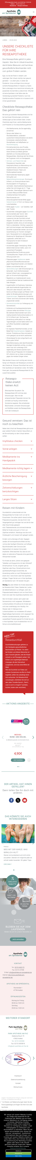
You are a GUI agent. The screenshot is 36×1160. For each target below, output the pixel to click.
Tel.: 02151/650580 (18, 1041)
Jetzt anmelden (18, 939)
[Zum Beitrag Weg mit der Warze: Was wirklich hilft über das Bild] (18, 833)
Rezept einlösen (23, 6)
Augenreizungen (12, 296)
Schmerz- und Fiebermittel (15, 161)
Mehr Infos (18, 1156)
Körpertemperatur (19, 331)
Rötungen (28, 310)
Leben (4, 40)
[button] (33, 736)
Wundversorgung (12, 144)
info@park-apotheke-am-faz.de (18, 1046)
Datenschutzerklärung (18, 1079)
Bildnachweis (18, 1087)
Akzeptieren (18, 1153)
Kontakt (18, 1083)
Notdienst (13, 6)
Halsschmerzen (12, 202)
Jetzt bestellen (18, 760)
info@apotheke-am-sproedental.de (20, 972)
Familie (6, 846)
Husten (17, 207)
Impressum (18, 1076)
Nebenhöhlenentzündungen (15, 179)
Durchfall (30, 212)
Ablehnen (18, 1151)
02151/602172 (20, 4)
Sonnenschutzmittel (13, 303)
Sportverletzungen (12, 269)
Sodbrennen (21, 259)
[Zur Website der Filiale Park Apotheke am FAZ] (18, 1027)
